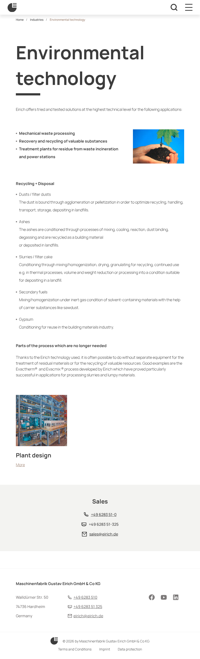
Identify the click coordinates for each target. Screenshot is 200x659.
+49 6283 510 (85, 597)
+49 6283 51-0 (104, 514)
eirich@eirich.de (88, 615)
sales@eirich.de (103, 534)
